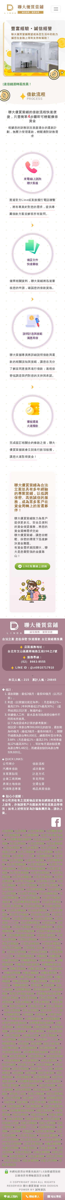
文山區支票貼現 (30, 1139)
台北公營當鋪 (44, 851)
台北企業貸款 (30, 847)
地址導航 (55, 1196)
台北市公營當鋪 (27, 885)
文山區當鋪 (9, 893)
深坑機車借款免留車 (35, 1052)
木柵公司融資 (26, 976)
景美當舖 (36, 985)
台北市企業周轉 (44, 1131)
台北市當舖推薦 (37, 864)
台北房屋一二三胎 (23, 856)
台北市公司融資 (24, 881)
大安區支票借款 (45, 935)
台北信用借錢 (36, 843)
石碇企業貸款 (33, 1118)
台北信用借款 (17, 843)
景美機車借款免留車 (48, 993)
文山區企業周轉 (48, 1135)
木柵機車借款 (28, 960)
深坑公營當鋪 (54, 1093)
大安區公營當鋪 (16, 951)
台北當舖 (7, 830)
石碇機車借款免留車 (21, 1110)
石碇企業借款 (15, 1118)
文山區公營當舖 (43, 918)
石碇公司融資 (51, 1118)
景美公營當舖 (30, 1010)
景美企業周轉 (47, 1147)
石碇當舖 (9, 1102)
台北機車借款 (54, 830)
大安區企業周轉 (51, 1139)
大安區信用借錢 (48, 939)
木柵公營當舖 (39, 981)
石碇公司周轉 (49, 1160)
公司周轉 (14, 1131)
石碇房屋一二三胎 (26, 1127)
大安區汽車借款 (22, 926)
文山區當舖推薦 (30, 897)
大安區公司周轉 (11, 1143)
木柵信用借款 (54, 968)
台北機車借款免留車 (19, 839)
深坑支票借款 (52, 1081)
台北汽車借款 (36, 830)
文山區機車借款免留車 (26, 901)
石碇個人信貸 (10, 1122)
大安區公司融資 (11, 947)
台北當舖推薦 (30, 835)
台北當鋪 (20, 830)
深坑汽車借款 (51, 1043)
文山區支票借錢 (11, 906)
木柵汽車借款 (10, 960)
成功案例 (39, 768)
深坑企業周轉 (36, 1156)
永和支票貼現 (17, 1156)
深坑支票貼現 (12, 1160)
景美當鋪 (48, 985)
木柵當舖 (41, 956)
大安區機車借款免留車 (20, 935)
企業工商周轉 (12, 778)
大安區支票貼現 (33, 1143)
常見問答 (39, 778)
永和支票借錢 (23, 1027)
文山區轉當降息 (30, 922)
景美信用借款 (47, 997)
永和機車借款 (15, 1018)
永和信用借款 (41, 1027)
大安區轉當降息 (24, 956)
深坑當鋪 (36, 1043)
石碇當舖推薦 (33, 1106)
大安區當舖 (48, 922)
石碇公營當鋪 (47, 1122)
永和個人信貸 (30, 1035)
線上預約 (12, 1196)
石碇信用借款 (20, 1114)
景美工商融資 (54, 1006)
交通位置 (39, 783)
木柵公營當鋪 (20, 981)
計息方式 (39, 773)
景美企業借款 (41, 1001)
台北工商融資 (26, 851)
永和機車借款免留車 (41, 1022)
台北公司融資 (49, 847)
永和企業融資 (17, 1031)
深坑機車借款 (10, 1047)
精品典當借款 (42, 788)
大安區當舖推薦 (24, 931)
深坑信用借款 (36, 1056)
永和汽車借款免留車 (14, 1022)
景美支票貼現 (23, 1152)
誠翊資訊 (40, 1189)
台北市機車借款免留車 (31, 868)
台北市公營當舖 (48, 885)
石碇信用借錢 (39, 1114)
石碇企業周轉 (30, 1160)
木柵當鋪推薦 (47, 960)
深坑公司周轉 (54, 1156)
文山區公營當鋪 (22, 918)
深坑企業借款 (30, 1060)
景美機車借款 (23, 989)
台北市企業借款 (43, 876)
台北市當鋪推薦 (16, 864)
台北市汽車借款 (34, 860)
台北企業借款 (12, 847)
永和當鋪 (40, 1014)
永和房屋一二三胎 (47, 1039)
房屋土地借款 (12, 783)
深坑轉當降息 (54, 1097)
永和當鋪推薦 (33, 1018)
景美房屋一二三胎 (52, 1010)
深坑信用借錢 (54, 1056)
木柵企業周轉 (52, 1143)
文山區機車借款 (48, 893)
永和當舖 (27, 1014)
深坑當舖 (23, 1043)
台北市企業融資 (22, 876)
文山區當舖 (54, 889)
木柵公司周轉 (10, 1147)
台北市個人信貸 (45, 881)
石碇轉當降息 (47, 1127)
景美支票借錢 (28, 997)
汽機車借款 (10, 768)
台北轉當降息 (44, 856)
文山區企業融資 (16, 910)
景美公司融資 (17, 1006)
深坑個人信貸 (26, 1064)
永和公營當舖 (26, 1039)
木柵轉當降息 (20, 985)
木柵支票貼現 (28, 1147)
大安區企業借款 (30, 943)
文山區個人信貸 (40, 914)
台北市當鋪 (16, 860)
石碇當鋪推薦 (15, 1106)
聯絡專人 (34, 1196)
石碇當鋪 (22, 1102)
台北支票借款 (41, 839)
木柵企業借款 (49, 972)
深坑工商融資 (44, 1064)
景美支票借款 (10, 997)
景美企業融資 (23, 1001)
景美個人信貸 (36, 1006)
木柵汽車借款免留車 (27, 964)
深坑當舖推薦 (47, 1047)
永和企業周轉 (41, 1152)
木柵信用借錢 (12, 972)
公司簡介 (9, 763)
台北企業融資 (54, 843)
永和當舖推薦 (51, 1018)
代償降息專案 (12, 788)
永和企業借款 (36, 1031)
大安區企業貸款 (51, 943)
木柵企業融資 (30, 972)
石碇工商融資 (28, 1122)
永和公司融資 (12, 1035)
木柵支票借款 (17, 968)
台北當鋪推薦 (12, 835)
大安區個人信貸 (33, 947)
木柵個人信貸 (44, 976)
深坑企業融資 (12, 1060)
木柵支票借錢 (36, 968)
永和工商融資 (49, 1035)
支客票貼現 (10, 773)
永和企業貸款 (54, 1031)
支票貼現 (27, 1131)
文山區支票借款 (51, 901)
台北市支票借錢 (19, 872)
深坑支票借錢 (17, 1056)
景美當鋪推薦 (41, 989)
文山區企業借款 (37, 910)
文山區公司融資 (19, 914)
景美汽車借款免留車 (21, 993)
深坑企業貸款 (49, 1060)
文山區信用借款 (33, 906)
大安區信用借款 (27, 939)
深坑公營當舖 (20, 1068)
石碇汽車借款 (37, 1102)
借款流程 (39, 763)
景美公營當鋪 (12, 1010)
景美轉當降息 (12, 1014)
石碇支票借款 (44, 1110)
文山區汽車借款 (27, 893)
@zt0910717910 (42, 667)
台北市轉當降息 (35, 889)
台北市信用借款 (40, 872)
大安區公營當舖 (37, 951)
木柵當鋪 (54, 956)
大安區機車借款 (43, 926)
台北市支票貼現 (27, 1135)
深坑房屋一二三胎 (42, 1068)
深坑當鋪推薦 (28, 1047)
